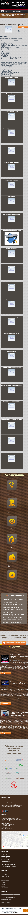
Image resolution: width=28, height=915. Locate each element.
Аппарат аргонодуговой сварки (8, 897)
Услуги (3, 882)
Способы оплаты (5, 859)
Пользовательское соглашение (8, 866)
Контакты (3, 872)
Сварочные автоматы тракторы (12, 265)
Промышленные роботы (11, 248)
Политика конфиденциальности (8, 864)
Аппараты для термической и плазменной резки (11, 385)
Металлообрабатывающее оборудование (12, 230)
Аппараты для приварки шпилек (11, 436)
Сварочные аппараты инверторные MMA (11, 214)
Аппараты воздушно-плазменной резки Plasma (11, 128)
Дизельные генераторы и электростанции (11, 282)
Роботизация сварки (6, 901)
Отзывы (3, 862)
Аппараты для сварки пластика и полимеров (11, 299)
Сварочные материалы (12, 454)
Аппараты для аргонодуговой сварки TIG (11, 317)
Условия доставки (5, 856)
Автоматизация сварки (6, 899)
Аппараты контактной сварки (11, 180)
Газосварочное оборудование (11, 111)
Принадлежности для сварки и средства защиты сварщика (11, 420)
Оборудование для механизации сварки (11, 401)
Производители (4, 887)
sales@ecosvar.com (21, 6)
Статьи (3, 886)
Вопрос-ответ (4, 874)
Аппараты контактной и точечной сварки (12, 367)
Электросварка (11, 196)
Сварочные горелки (11, 351)
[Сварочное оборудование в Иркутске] (5, 4)
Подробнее (15, 912)
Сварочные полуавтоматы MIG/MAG (11, 333)
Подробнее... (5, 673)
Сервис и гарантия (5, 861)
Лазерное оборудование (11, 93)
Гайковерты (11, 146)
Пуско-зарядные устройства (11, 77)
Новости (3, 884)
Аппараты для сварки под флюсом (11, 162)
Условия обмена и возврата (7, 857)
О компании (4, 854)
